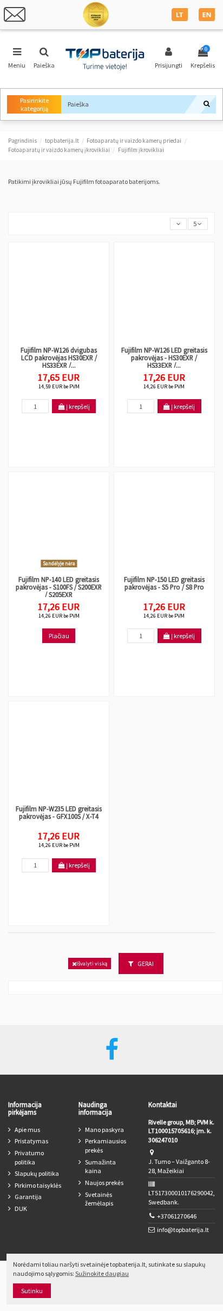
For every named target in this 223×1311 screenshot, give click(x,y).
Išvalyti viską (91, 963)
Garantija (28, 1197)
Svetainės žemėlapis (99, 1199)
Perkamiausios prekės (105, 1145)
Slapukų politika (37, 1173)
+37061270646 (176, 1216)
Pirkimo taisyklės (38, 1185)
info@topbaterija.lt (183, 1230)
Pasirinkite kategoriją (34, 104)
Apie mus (27, 1129)
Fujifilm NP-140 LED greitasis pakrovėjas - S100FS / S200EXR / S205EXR (59, 587)
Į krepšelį (77, 406)
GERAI (145, 963)
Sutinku (32, 1291)
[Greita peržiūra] (59, 338)
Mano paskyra (104, 1129)
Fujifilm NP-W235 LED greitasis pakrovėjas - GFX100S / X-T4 (59, 812)
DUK (21, 1208)
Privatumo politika (29, 1157)
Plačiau (59, 636)
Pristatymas (31, 1141)
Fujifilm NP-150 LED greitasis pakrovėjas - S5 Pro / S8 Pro (164, 583)
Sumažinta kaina (100, 1166)
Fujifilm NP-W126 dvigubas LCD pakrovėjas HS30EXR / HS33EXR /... (59, 357)
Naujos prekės (104, 1182)
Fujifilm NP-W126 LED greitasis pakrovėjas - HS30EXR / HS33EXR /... (164, 357)
